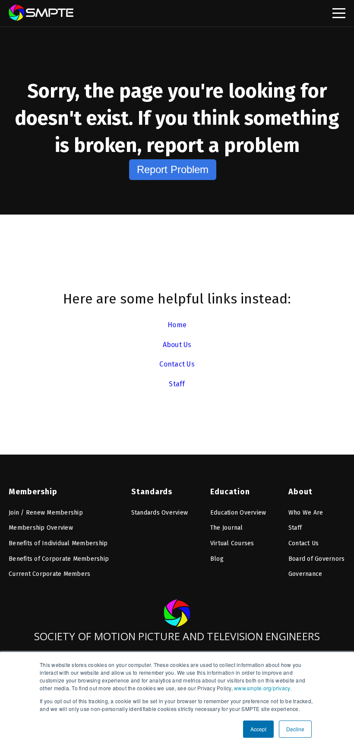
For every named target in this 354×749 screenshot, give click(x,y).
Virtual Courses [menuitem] (232, 543)
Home (177, 325)
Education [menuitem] (230, 491)
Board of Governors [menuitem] (316, 559)
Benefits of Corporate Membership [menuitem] (59, 559)
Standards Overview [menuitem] (159, 512)
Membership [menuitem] (33, 491)
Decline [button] (295, 729)
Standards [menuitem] (151, 491)
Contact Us (177, 364)
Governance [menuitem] (305, 574)
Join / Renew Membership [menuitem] (46, 512)
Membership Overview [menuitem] (41, 527)
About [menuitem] (300, 491)
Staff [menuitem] (295, 527)
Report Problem (173, 169)
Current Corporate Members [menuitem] (49, 574)
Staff (177, 384)
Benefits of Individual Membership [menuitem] (58, 543)
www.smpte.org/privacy (262, 688)
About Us (177, 345)
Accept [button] (258, 729)
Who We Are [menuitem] (305, 512)
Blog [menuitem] (217, 559)
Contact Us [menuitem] (303, 543)
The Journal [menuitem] (226, 527)
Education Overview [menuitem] (238, 512)
